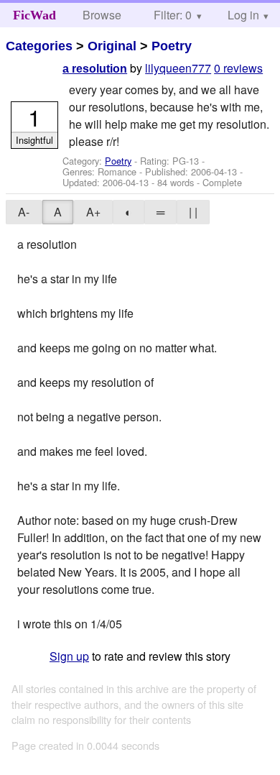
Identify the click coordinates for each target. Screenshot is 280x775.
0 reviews (238, 68)
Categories (39, 46)
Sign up (69, 656)
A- (23, 211)
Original (112, 46)
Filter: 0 (173, 14)
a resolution (94, 69)
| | (193, 211)
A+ (93, 211)
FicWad (34, 15)
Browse (102, 14)
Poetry (171, 46)
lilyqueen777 (178, 68)
